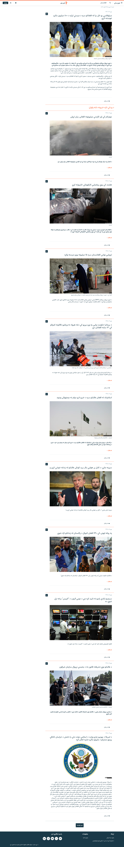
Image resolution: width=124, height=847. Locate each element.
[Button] (107, 101)
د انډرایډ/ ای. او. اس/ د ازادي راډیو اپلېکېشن (103, 841)
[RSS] (44, 838)
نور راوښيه (80, 825)
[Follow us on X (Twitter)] (56, 838)
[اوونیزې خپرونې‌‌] (10, 3)
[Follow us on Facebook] (60, 838)
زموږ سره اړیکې (110, 838)
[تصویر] (15, 3)
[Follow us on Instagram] (48, 838)
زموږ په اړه (85, 838)
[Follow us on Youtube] (52, 838)
